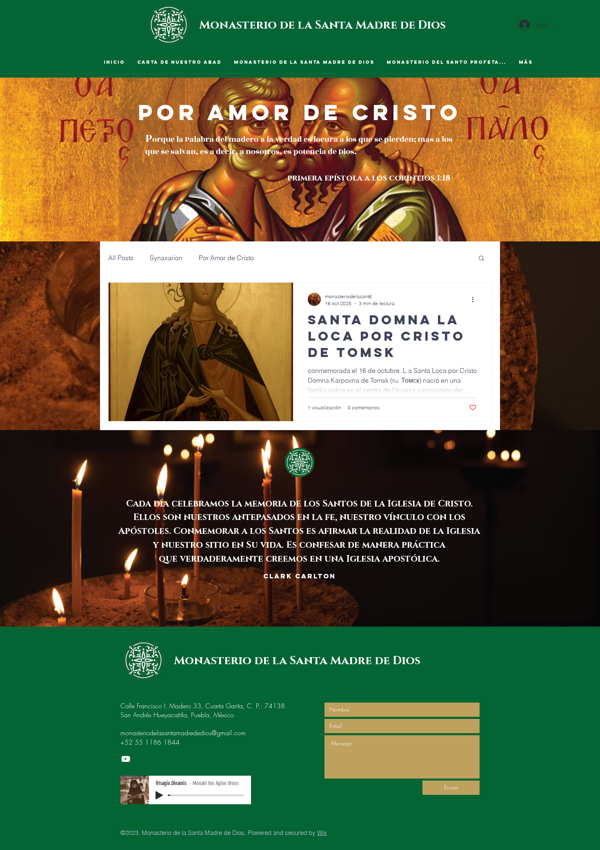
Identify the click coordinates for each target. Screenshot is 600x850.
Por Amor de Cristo (226, 258)
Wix (322, 833)
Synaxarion (166, 258)
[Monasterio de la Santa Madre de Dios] (125, 759)
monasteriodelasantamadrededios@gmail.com (183, 732)
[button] (481, 258)
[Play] (159, 795)
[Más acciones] (475, 299)
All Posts (120, 258)
